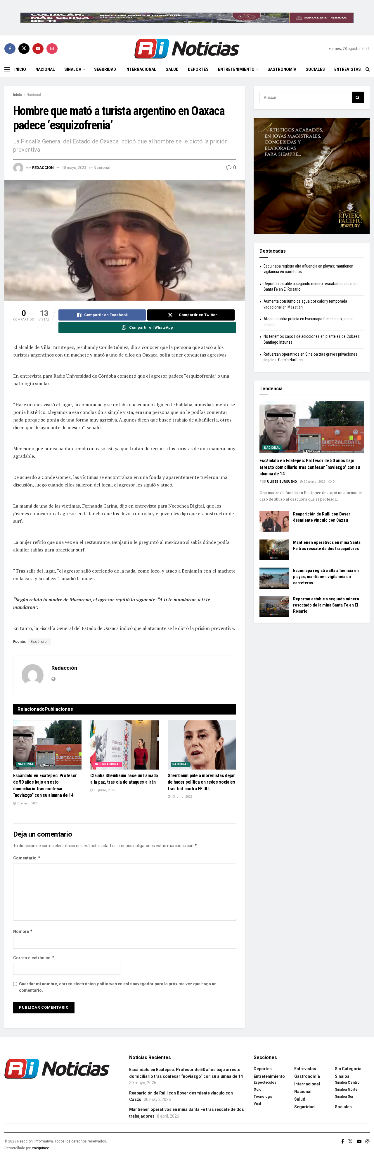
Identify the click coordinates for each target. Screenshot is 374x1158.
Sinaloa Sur (344, 1096)
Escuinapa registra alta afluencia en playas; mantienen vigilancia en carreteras (326, 576)
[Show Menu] (7, 69)
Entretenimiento (236, 69)
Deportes (198, 69)
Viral (257, 1104)
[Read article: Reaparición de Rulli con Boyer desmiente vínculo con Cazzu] (274, 521)
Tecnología (263, 1096)
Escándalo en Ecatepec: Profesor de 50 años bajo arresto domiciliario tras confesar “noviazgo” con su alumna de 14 (309, 467)
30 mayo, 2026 (27, 803)
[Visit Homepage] (187, 49)
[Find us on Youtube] (38, 48)
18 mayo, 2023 (74, 167)
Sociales (315, 69)
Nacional (45, 69)
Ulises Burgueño (282, 482)
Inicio (20, 69)
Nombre (23, 931)
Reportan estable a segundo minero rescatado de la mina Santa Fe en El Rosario (326, 605)
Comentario (26, 858)
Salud (172, 69)
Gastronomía (281, 69)
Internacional (140, 69)
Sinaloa (72, 69)
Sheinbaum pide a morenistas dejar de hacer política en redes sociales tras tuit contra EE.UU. (201, 782)
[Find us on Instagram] (52, 48)
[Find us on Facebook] (9, 48)
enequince (40, 1148)
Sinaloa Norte (346, 1089)
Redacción (43, 167)
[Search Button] (368, 69)
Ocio (258, 1089)
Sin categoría (348, 1068)
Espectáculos (265, 1082)
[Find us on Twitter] (24, 48)
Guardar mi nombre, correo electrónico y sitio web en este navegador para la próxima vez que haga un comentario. (118, 987)
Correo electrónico (33, 957)
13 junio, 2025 (104, 790)
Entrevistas (347, 69)
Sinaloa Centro (347, 1082)
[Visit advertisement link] (187, 17)
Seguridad (105, 69)
